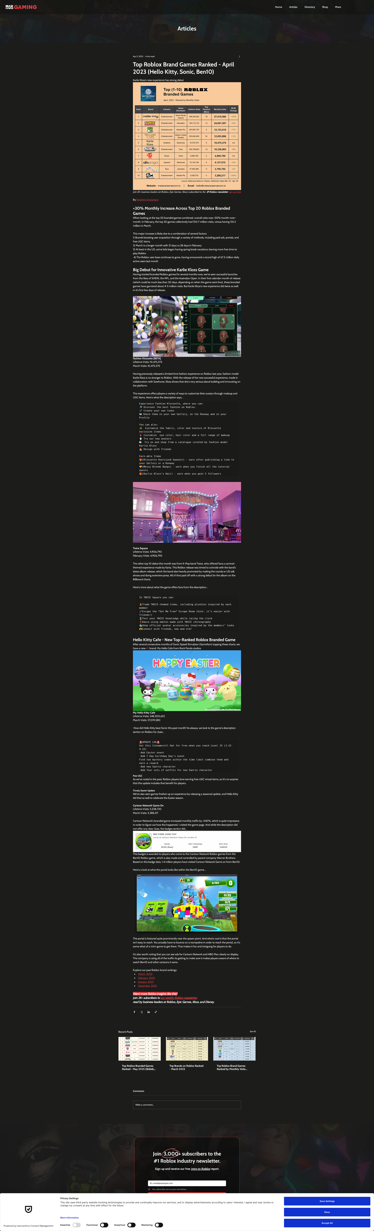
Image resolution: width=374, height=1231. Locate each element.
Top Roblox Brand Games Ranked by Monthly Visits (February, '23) (231, 1067)
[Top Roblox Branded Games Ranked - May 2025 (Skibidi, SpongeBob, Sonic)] (139, 1049)
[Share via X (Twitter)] (141, 1012)
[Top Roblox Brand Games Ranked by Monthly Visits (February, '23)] (234, 1049)
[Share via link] (155, 1012)
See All (253, 1031)
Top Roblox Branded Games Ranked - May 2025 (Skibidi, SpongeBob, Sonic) (138, 1067)
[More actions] (239, 56)
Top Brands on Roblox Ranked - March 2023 (186, 1067)
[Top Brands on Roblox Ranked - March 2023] (187, 1049)
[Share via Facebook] (134, 1012)
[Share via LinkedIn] (148, 1012)
